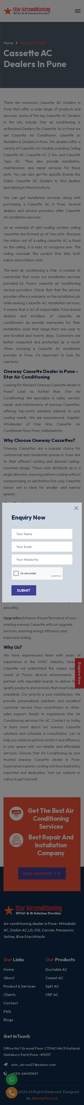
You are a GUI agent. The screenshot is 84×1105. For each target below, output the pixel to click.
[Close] (76, 508)
